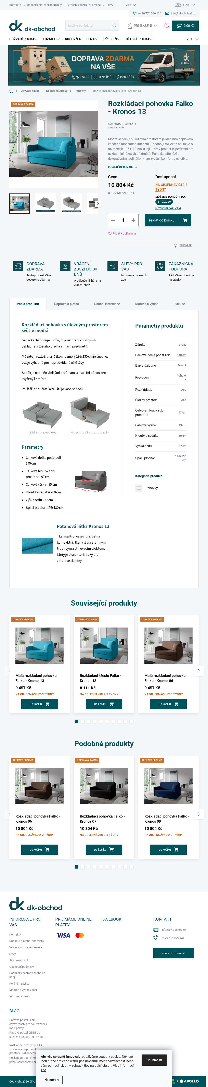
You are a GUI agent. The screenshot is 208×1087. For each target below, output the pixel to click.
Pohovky (151, 488)
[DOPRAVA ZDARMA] (39, 645)
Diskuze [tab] (179, 304)
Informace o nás (19, 996)
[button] (77, 721)
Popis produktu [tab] (28, 304)
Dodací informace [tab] (107, 304)
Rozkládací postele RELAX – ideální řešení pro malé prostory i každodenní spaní (27, 1049)
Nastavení (51, 1080)
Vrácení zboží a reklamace (84, 5)
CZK (186, 5)
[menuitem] (23, 39)
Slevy (110, 5)
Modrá (182, 365)
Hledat (114, 25)
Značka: (116, 127)
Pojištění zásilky (19, 983)
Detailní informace (120, 167)
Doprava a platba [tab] (66, 304)
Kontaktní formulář (174, 953)
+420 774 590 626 (172, 937)
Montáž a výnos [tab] (146, 304)
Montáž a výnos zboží (23, 989)
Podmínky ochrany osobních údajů (27, 975)
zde (43, 1070)
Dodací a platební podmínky (44, 5)
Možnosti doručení (168, 208)
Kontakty (15, 5)
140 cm (181, 355)
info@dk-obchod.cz (173, 929)
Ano (183, 389)
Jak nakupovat (18, 960)
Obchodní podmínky (22, 966)
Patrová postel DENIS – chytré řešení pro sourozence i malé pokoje (28, 1023)
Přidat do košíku (161, 220)
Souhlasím (154, 1060)
